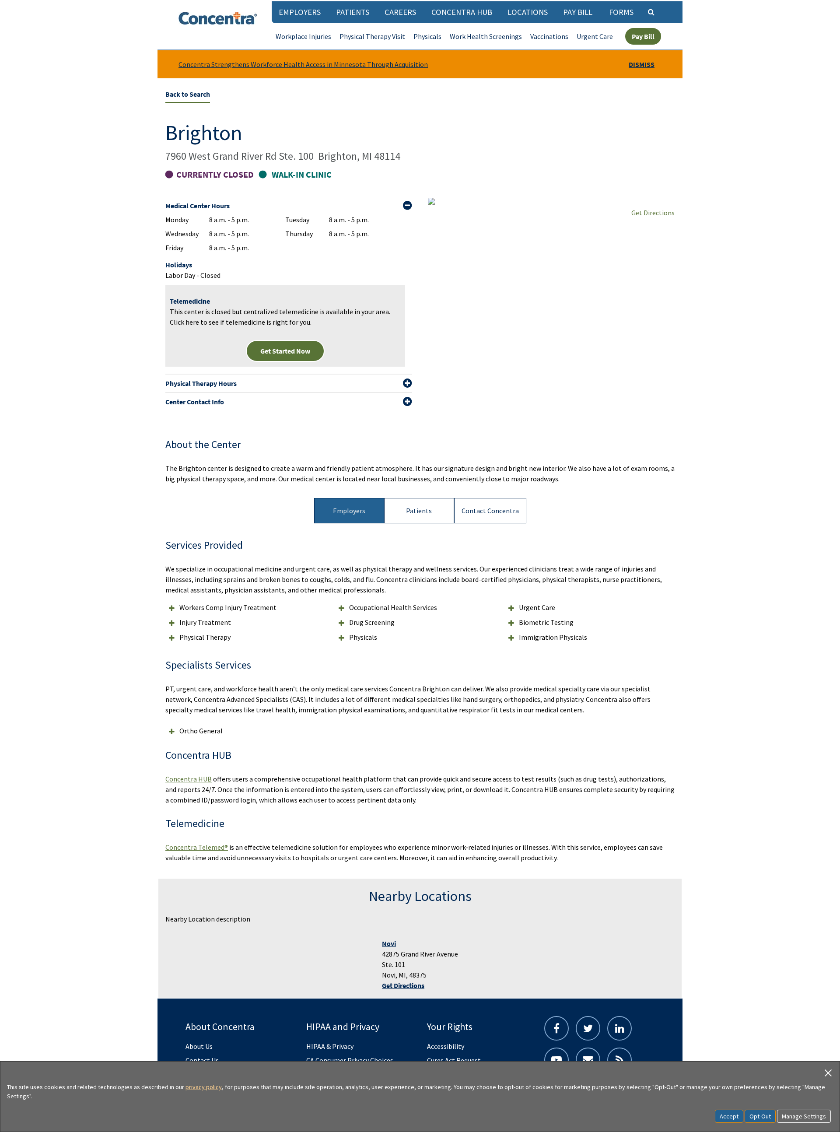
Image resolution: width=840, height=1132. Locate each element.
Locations (528, 12)
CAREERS (400, 12)
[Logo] (217, 18)
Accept (729, 1116)
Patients (352, 12)
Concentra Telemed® (196, 847)
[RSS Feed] (619, 1060)
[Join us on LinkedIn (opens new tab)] (619, 1028)
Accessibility (445, 1046)
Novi (389, 943)
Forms (621, 12)
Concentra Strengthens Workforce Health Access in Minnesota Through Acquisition (303, 64)
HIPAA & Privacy (330, 1046)
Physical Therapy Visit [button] (372, 36)
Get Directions (653, 212)
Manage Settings (804, 1116)
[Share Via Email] (588, 1060)
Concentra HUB (461, 12)
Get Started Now (285, 351)
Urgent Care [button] (595, 36)
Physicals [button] (427, 36)
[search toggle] (651, 11)
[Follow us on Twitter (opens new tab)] (588, 1028)
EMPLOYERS (300, 12)
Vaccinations (549, 36)
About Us (199, 1046)
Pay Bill (577, 12)
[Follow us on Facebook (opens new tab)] (556, 1028)
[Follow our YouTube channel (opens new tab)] (556, 1060)
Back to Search (187, 94)
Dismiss (641, 64)
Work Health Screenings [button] (486, 36)
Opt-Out (760, 1116)
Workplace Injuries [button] (303, 36)
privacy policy (204, 1087)
